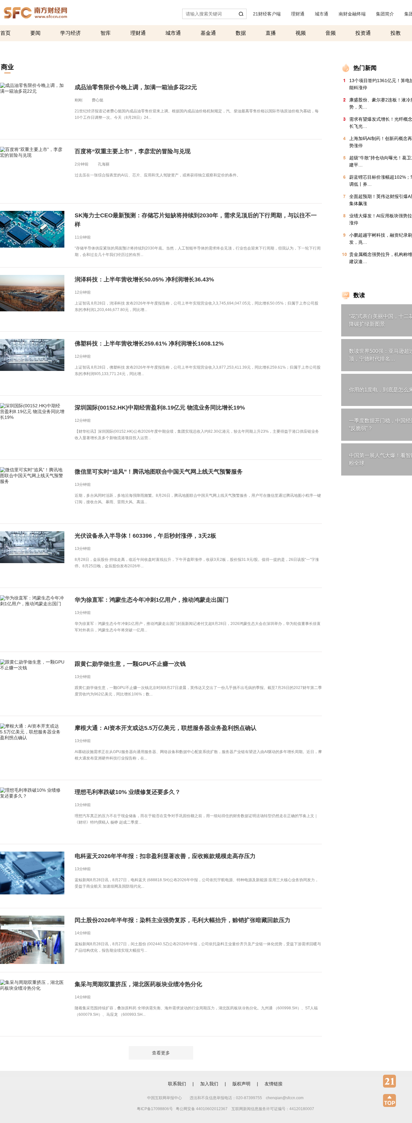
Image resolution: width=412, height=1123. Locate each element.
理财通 (297, 13)
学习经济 (70, 33)
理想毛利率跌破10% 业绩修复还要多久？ (128, 792)
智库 (105, 33)
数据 (241, 33)
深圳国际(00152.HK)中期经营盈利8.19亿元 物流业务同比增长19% (160, 407)
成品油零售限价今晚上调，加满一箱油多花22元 (136, 87)
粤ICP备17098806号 (155, 1109)
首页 (5, 33)
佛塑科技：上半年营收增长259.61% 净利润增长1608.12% (149, 343)
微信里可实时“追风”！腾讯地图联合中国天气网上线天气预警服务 (159, 471)
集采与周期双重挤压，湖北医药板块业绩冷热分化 (138, 984)
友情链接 (274, 1083)
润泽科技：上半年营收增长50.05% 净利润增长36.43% (144, 279)
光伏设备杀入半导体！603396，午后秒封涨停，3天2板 (145, 536)
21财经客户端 (267, 13)
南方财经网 (35, 11)
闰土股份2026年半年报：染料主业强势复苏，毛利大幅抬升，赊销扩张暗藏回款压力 (182, 920)
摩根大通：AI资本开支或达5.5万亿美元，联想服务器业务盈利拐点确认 (166, 728)
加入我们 (209, 1083)
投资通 (363, 33)
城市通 (321, 13)
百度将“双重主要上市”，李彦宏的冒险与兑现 (133, 151)
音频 (330, 33)
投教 (395, 33)
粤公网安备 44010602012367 (202, 1109)
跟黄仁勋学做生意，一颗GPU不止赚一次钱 (130, 664)
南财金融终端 (352, 13)
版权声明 (241, 1083)
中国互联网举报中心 (164, 1098)
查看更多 (161, 1052)
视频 (300, 33)
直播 (271, 33)
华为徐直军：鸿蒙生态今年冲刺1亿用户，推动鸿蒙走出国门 (152, 600)
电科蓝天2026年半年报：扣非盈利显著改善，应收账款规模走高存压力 (165, 856)
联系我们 (177, 1083)
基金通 (208, 33)
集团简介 (385, 13)
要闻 (35, 33)
